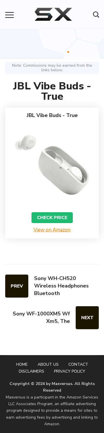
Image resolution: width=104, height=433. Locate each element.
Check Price (52, 217)
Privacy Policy (69, 371)
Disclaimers (31, 371)
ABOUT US (48, 364)
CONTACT (78, 364)
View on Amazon (52, 230)
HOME (22, 364)
